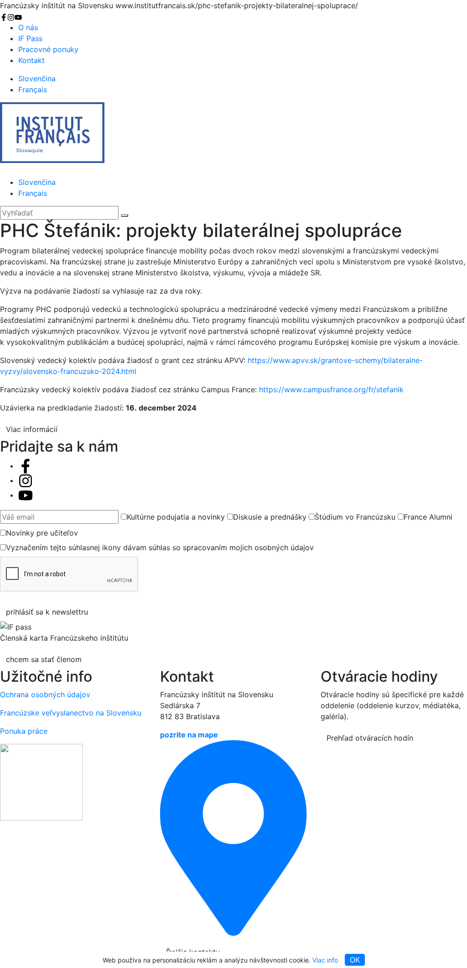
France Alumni (428, 516)
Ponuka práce (23, 731)
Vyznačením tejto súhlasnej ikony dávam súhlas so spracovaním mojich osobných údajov (160, 547)
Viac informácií (31, 429)
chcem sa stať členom (44, 659)
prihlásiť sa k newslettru (47, 611)
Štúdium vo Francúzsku (355, 516)
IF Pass (30, 38)
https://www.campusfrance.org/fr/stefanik (331, 389)
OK (355, 959)
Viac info (325, 960)
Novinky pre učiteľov (42, 532)
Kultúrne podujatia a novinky (176, 516)
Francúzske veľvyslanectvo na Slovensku (70, 712)
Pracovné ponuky (48, 49)
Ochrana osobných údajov (45, 694)
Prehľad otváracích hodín (370, 737)
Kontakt (31, 60)
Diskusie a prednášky (269, 516)
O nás (28, 27)
